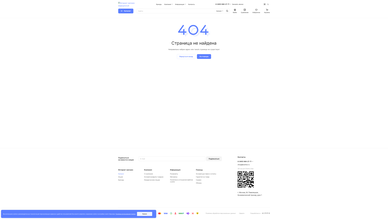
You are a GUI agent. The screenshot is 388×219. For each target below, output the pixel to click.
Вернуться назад (186, 56)
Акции (120, 177)
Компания (148, 170)
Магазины (173, 177)
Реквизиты (174, 174)
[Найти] (227, 11)
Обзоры (199, 183)
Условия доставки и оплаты (206, 174)
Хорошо (144, 214)
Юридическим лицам (152, 180)
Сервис (198, 180)
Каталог (121, 174)
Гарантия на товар (202, 177)
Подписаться (214, 159)
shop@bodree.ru (244, 165)
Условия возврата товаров (153, 177)
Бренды (121, 180)
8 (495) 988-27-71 (222, 4)
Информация (175, 170)
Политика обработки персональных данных (221, 213)
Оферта (241, 213)
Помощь (199, 170)
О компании (148, 174)
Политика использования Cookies (125, 214)
